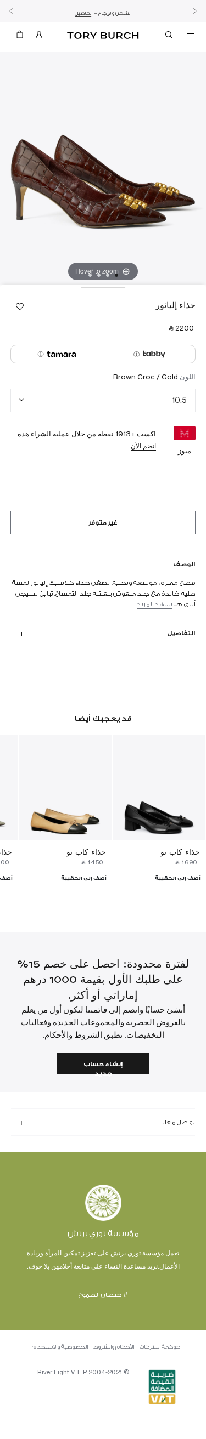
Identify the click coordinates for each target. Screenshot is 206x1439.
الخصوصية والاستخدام (60, 1347)
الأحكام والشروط (113, 1347)
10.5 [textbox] (179, 400)
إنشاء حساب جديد (103, 1067)
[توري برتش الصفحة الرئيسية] (103, 36)
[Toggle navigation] (190, 34)
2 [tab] (107, 275)
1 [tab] (116, 275)
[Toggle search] (169, 37)
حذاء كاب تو (180, 851)
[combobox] (103, 400)
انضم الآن (143, 446)
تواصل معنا (178, 1122)
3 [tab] (99, 275)
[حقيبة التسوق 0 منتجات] (20, 37)
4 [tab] (90, 275)
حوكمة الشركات (160, 1347)
